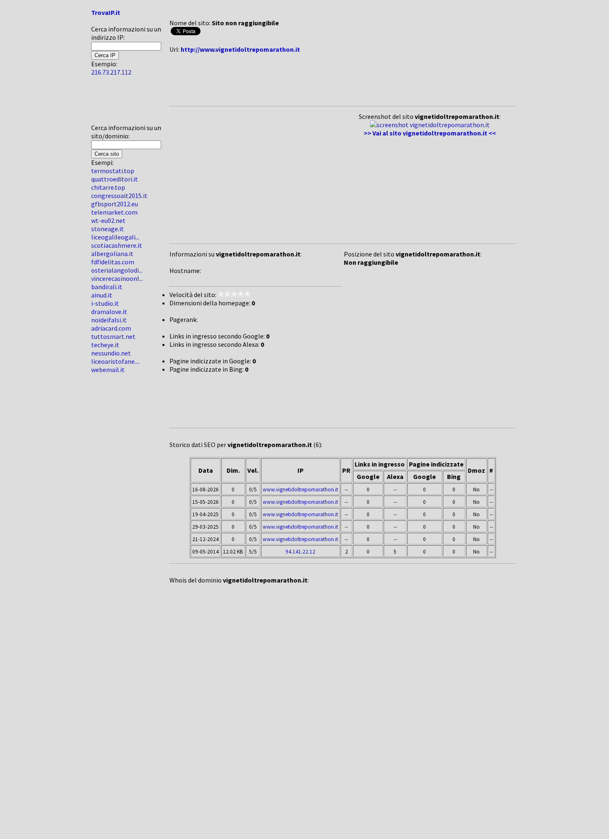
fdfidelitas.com (112, 262)
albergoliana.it (112, 253)
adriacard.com (111, 328)
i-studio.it (105, 303)
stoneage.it (107, 229)
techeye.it (105, 345)
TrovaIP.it (105, 12)
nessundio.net (111, 353)
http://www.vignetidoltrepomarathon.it (240, 49)
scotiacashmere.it (116, 245)
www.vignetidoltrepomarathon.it (300, 489)
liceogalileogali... (115, 237)
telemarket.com (114, 212)
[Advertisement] (116, 103)
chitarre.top (108, 187)
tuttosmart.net (113, 336)
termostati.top (112, 171)
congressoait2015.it (119, 195)
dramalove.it (109, 311)
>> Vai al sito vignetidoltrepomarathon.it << (430, 133)
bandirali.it (106, 287)
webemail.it (108, 369)
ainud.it (101, 295)
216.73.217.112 (111, 72)
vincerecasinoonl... (117, 278)
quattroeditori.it (114, 179)
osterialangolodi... (117, 270)
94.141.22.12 (300, 551)
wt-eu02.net (108, 220)
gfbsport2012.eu (114, 204)
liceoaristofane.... (115, 361)
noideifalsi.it (109, 320)
